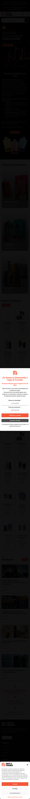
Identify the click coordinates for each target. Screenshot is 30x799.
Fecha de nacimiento (14, 407)
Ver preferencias (15, 793)
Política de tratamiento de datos (15, 797)
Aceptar (15, 784)
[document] (15, 399)
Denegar (15, 788)
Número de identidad (14, 400)
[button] (27, 765)
